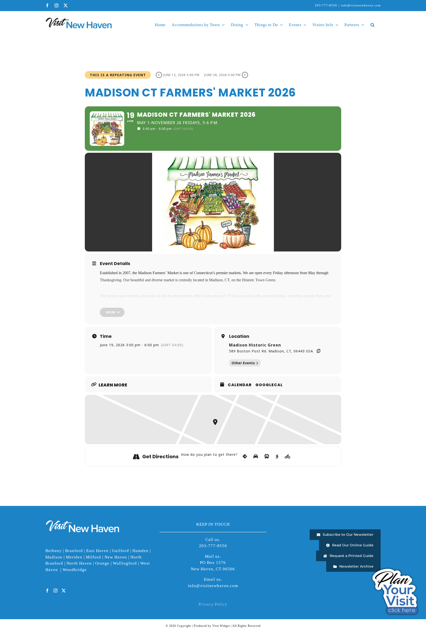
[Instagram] (55, 591)
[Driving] (256, 456)
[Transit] (267, 456)
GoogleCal (269, 385)
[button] (372, 24)
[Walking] (277, 456)
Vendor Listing (284, 303)
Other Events (243, 363)
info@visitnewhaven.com (361, 5)
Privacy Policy (212, 604)
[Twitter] (64, 591)
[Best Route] (245, 456)
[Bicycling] (287, 456)
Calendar (240, 385)
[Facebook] (47, 591)
